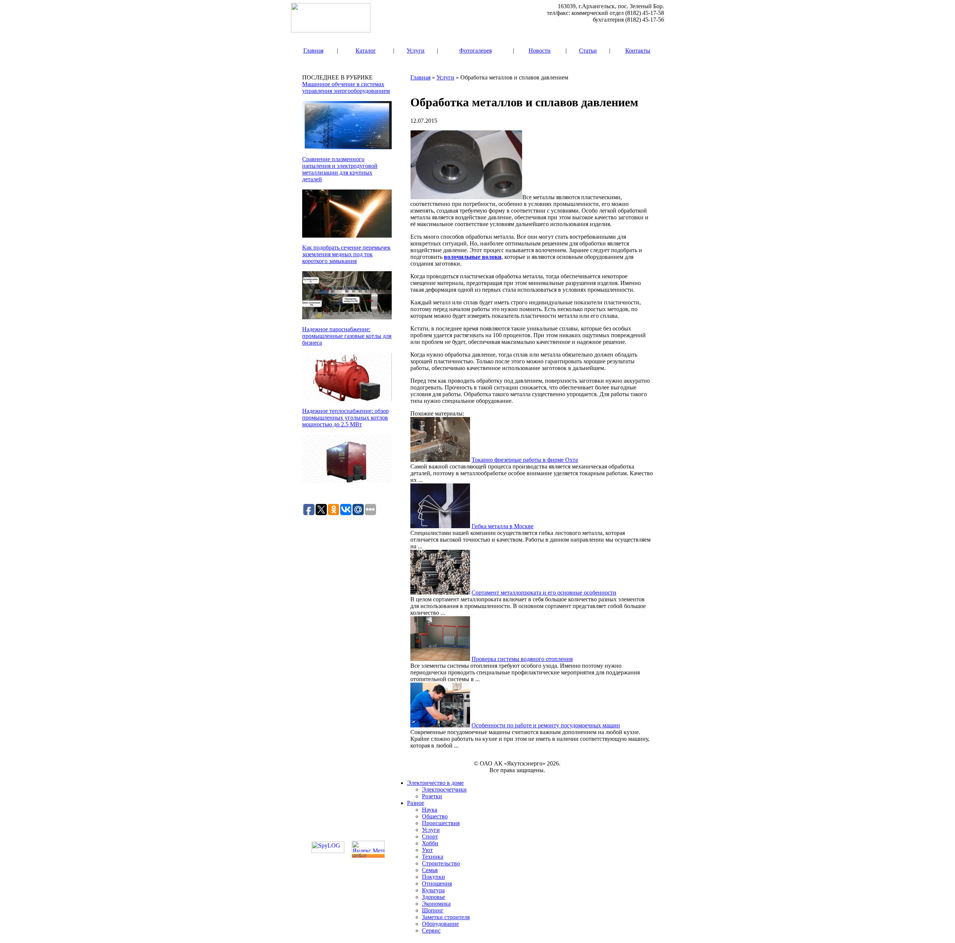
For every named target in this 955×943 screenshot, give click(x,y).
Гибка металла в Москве (502, 526)
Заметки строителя (446, 917)
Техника (432, 856)
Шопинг (433, 910)
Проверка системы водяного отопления (522, 659)
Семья (430, 870)
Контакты (637, 50)
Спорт (430, 836)
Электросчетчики (444, 789)
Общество (435, 816)
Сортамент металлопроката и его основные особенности (544, 592)
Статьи (588, 50)
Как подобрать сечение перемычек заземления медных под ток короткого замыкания (346, 254)
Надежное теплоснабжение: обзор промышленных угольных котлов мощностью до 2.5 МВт (345, 417)
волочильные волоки (472, 257)
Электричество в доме (435, 783)
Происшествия (441, 823)
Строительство (441, 863)
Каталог (366, 50)
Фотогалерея (475, 50)
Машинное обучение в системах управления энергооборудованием (346, 87)
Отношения (437, 883)
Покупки (433, 877)
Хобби (430, 843)
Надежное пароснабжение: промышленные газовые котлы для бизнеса (346, 336)
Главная (313, 50)
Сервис (431, 930)
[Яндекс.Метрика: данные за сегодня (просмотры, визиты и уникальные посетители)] (368, 846)
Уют (427, 850)
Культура (433, 890)
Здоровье (433, 897)
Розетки (432, 796)
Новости (540, 50)
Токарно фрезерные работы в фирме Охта (525, 460)
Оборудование (440, 924)
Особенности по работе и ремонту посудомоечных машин (546, 725)
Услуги (416, 50)
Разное (415, 803)
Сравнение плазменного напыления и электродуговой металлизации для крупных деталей (340, 169)
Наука (429, 809)
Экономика (436, 903)
